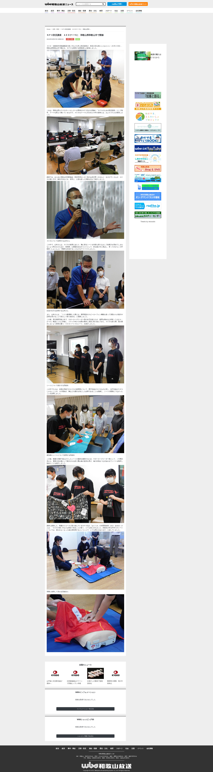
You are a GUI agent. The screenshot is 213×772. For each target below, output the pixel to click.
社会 (116, 11)
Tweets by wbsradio (148, 221)
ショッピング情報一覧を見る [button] (85, 736)
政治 (46, 11)
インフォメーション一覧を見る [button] (85, 709)
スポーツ (109, 11)
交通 (122, 11)
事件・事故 (61, 11)
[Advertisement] (148, 76)
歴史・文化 (93, 11)
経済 (52, 11)
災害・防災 (71, 11)
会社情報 (139, 11)
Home (48, 29)
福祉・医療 (82, 11)
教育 (101, 11)
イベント (130, 11)
